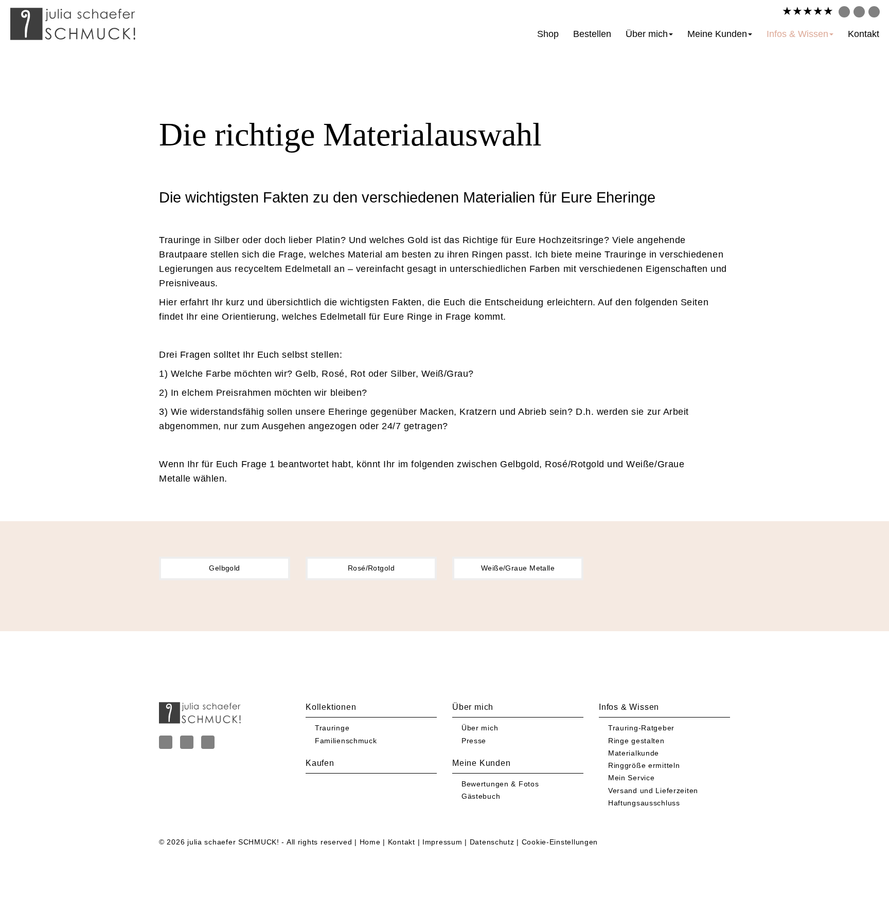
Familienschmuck (346, 741)
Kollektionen (331, 707)
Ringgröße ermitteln (644, 765)
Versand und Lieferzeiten (653, 790)
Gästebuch (480, 796)
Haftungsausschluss (644, 803)
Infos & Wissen (797, 34)
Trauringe (332, 728)
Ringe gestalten (636, 741)
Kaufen (320, 763)
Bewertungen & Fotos (500, 784)
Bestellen (592, 34)
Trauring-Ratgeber (641, 728)
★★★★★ (807, 11)
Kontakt (863, 34)
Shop (548, 34)
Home (370, 842)
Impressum (442, 842)
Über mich (647, 34)
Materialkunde (633, 753)
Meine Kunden (717, 34)
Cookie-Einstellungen (560, 842)
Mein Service (631, 778)
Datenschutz (492, 842)
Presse (473, 741)
